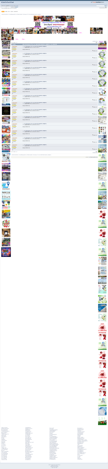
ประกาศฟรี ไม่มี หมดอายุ (4, 453)
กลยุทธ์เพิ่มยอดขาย (27, 429)
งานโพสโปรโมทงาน (28, 432)
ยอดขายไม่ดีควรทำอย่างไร (80, 441)
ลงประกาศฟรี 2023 (3, 458)
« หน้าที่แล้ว (94, 41)
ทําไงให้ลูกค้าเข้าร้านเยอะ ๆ (28, 428)
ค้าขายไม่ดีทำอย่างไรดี (28, 431)
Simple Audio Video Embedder (54, 466)
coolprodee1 (14, 46)
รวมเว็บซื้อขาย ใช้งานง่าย (4, 448)
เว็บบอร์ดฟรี (79, 435)
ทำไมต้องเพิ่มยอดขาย (80, 443)
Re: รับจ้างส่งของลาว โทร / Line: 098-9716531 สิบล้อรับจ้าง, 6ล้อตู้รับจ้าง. (35, 46)
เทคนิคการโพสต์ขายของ (52, 442)
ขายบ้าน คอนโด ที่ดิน (4, 452)
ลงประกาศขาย (3, 441)
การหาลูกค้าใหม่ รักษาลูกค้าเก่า (5, 431)
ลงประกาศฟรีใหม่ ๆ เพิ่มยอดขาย (81, 452)
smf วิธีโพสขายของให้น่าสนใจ (53, 457)
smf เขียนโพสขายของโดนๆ (53, 455)
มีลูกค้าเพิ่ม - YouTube (80, 437)
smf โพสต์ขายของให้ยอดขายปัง (53, 443)
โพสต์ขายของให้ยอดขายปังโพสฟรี (53, 444)
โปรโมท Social (27, 443)
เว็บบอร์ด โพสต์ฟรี (27, 436)
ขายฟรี (78, 444)
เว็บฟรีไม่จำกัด (3, 439)
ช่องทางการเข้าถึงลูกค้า (4, 432)
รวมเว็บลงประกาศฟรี (4, 459)
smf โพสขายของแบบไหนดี (52, 447)
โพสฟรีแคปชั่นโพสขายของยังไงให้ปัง (54, 448)
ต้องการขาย (2, 450)
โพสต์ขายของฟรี (3, 435)
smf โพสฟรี (51, 433)
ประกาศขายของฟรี (79, 455)
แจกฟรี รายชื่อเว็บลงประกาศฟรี (29, 442)
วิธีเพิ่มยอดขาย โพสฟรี (52, 458)
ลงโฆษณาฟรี (79, 458)
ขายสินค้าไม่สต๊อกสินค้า (52, 430)
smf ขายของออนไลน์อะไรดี (53, 434)
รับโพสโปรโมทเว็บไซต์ (7, 2)
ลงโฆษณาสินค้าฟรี (3, 436)
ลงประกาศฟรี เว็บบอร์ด (28, 448)
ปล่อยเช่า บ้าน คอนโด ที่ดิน (4, 451)
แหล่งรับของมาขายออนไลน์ (81, 431)
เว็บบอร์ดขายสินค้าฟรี (28, 449)
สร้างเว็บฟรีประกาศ (27, 459)
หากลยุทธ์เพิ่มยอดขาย (28, 427)
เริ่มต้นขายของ (79, 430)
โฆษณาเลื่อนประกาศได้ (28, 452)
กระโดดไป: (87, 157)
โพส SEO (78, 457)
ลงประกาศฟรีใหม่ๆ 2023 (28, 439)
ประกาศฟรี (2, 438)
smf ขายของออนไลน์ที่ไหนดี (53, 441)
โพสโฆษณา (2, 443)
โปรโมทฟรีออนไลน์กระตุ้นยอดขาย (81, 449)
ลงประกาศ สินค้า (27, 435)
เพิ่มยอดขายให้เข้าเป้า (80, 434)
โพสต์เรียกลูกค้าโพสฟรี (52, 452)
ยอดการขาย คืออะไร (80, 445)
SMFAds (52, 465)
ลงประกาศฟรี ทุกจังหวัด (4, 449)
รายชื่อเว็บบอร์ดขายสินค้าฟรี (29, 447)
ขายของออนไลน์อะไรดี (80, 432)
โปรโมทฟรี (78, 436)
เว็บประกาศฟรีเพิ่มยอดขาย (80, 453)
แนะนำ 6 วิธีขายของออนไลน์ (29, 454)
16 (16, 42)
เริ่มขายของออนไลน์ (52, 431)
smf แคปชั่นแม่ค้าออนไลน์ (52, 449)
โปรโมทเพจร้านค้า (79, 459)
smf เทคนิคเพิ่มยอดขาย (52, 459)
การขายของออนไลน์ (27, 458)
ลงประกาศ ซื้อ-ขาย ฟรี (28, 437)
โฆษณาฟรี (2, 437)
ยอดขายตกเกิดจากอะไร (80, 442)
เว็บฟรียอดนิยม (3, 442)
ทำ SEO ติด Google (4, 440)
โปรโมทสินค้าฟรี (27, 441)
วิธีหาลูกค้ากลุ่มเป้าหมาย (4, 430)
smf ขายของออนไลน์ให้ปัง (52, 453)
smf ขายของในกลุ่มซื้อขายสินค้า (53, 445)
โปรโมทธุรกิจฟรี (27, 440)
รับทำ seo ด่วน (51, 432)
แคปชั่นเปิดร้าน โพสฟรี (52, 456)
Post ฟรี (78, 454)
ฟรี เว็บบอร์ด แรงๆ (27, 450)
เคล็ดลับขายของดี (27, 430)
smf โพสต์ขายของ (51, 454)
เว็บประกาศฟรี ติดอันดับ (4, 454)
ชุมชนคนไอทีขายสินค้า (28, 438)
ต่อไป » (97, 41)
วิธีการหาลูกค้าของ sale (4, 429)
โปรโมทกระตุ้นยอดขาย (80, 448)
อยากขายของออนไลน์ (80, 433)
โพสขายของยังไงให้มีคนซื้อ (52, 446)
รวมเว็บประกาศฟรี (3, 447)
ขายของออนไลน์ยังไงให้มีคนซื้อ (53, 437)
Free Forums (56, 465)
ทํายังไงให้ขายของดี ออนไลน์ (5, 428)
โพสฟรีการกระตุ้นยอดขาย (80, 447)
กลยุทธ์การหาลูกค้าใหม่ (4, 427)
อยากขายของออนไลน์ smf (52, 436)
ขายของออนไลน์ (27, 453)
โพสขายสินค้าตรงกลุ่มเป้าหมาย (29, 451)
